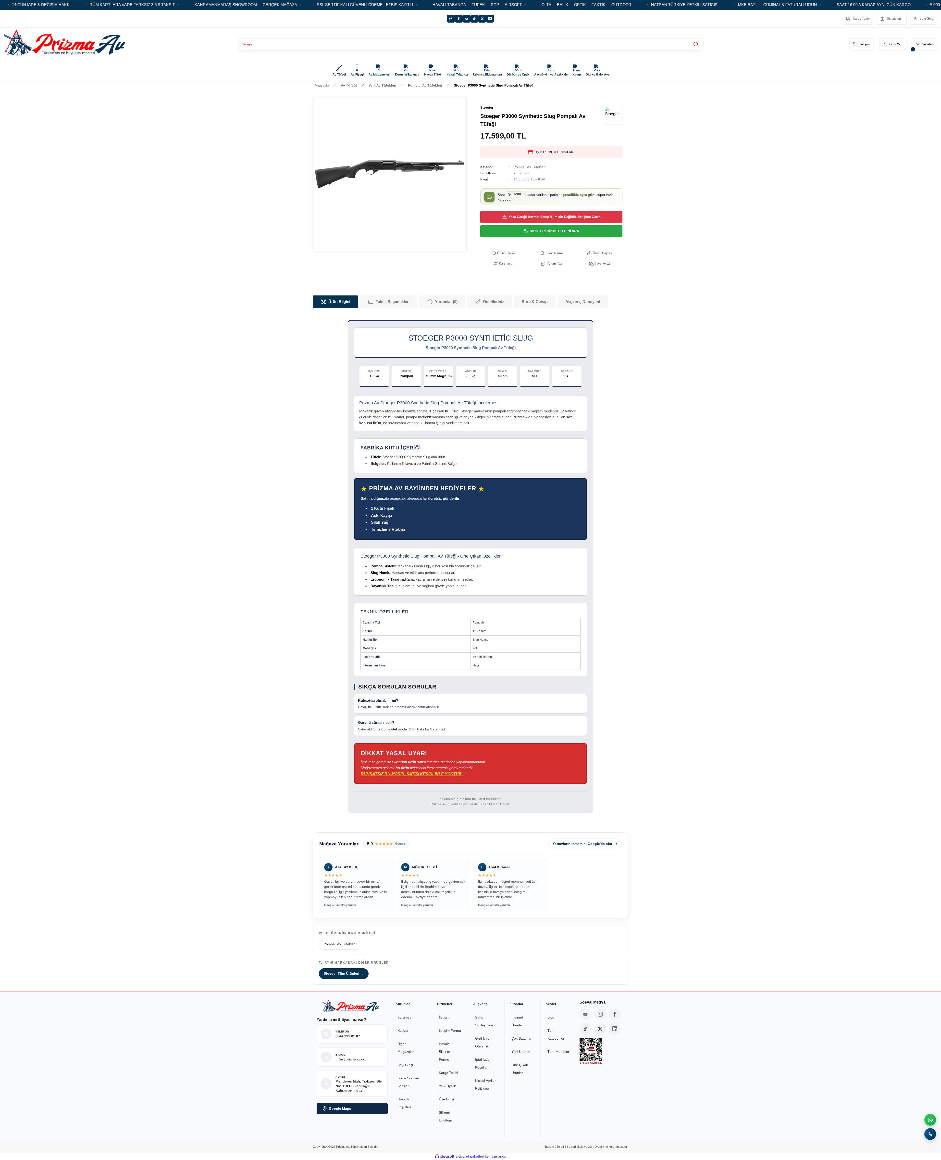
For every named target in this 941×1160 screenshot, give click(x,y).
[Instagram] (451, 19)
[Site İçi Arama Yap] (696, 44)
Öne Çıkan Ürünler (519, 1069)
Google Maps (340, 1108)
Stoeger (486, 107)
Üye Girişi (446, 1099)
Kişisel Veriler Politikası (485, 1084)
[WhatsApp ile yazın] (930, 1120)
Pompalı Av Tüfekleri (529, 167)
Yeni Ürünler (521, 1052)
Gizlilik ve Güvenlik (482, 1042)
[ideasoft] (445, 1156)
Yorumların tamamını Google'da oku (582, 844)
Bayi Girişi (405, 1065)
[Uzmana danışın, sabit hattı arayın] (930, 1134)
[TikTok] (474, 19)
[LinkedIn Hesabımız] (615, 1029)
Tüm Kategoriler (555, 1034)
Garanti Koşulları (404, 1103)
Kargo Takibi (448, 1073)
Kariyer (403, 1031)
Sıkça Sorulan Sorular (408, 1082)
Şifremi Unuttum (445, 1116)
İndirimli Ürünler (517, 1021)
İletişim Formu (450, 1031)
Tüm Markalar (558, 1052)
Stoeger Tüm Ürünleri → (344, 973)
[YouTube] (466, 19)
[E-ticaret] (470, 1156)
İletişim (444, 1017)
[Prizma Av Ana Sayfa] (64, 44)
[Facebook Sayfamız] (615, 1014)
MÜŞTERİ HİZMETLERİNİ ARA (554, 231)
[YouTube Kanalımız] (585, 1014)
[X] (482, 19)
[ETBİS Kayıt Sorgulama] (602, 1051)
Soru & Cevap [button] (535, 302)
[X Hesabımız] (600, 1029)
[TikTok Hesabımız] (585, 1029)
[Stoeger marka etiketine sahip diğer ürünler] (612, 115)
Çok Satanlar (521, 1038)
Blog (550, 1017)
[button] (892, 44)
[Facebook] (459, 19)
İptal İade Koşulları (482, 1063)
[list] (470, 885)
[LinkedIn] (490, 19)
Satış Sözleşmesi (484, 1021)
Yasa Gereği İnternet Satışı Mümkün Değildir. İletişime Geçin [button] (555, 217)
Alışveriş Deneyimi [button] (582, 302)
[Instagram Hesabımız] (600, 1014)
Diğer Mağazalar (405, 1048)
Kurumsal (404, 1017)
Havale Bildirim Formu (444, 1051)
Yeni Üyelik (447, 1086)
